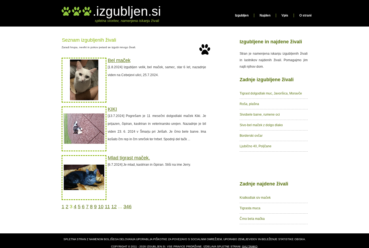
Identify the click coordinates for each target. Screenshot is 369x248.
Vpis (284, 15)
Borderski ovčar (251, 136)
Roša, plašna (249, 104)
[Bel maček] (84, 99)
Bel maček (119, 60)
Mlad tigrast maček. (129, 158)
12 (114, 206)
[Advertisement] (273, 165)
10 (100, 206)
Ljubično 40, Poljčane (255, 146)
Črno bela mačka (252, 219)
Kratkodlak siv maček (255, 198)
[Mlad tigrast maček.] (84, 189)
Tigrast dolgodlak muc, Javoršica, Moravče (271, 93)
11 (107, 206)
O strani (305, 15)
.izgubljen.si (127, 11)
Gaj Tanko (249, 246)
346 (127, 206)
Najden (265, 15)
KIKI (112, 109)
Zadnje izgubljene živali (267, 79)
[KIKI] (84, 143)
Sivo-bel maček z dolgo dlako (261, 125)
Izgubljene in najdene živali (271, 41)
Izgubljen (242, 15)
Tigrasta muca (250, 208)
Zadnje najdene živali (264, 184)
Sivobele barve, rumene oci (260, 114)
